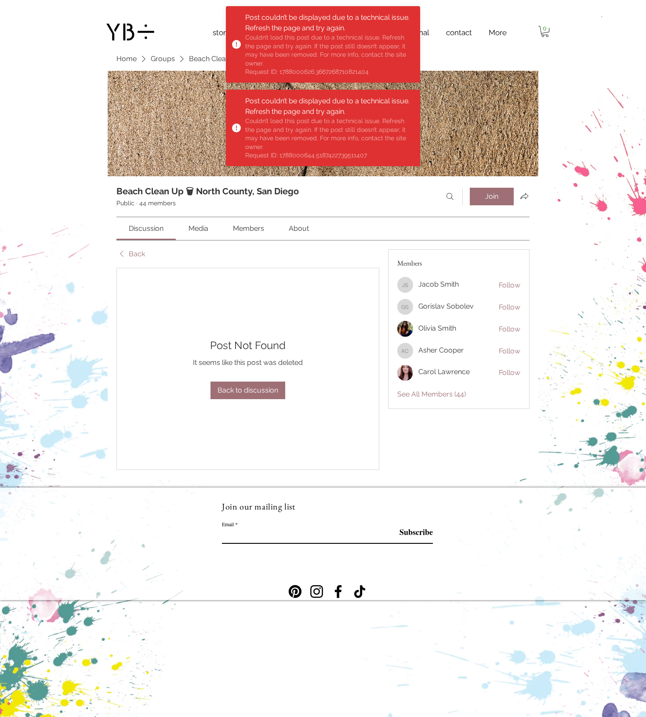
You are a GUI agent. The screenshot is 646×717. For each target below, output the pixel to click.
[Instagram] (316, 591)
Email (228, 524)
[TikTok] (359, 591)
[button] (601, 16)
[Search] (450, 196)
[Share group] (524, 196)
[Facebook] (338, 591)
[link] (146, 228)
